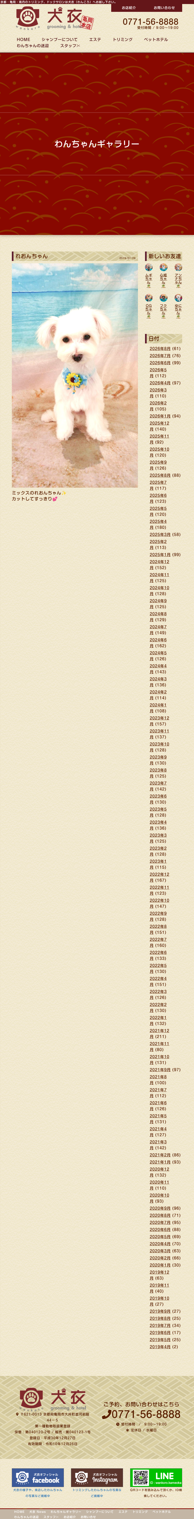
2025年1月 (160, 555)
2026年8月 (160, 349)
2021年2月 (160, 1155)
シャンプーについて (100, 1511)
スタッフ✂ (70, 46)
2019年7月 (160, 1325)
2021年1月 (160, 1162)
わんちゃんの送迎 (33, 46)
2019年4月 (160, 1347)
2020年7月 (160, 1222)
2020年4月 (160, 1244)
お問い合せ (88, 1516)
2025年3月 (160, 534)
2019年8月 (160, 1318)
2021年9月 (160, 1070)
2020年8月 (160, 1215)
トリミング (123, 39)
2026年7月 (160, 356)
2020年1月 (160, 1265)
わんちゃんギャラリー (66, 1511)
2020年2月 (160, 1258)
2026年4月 (160, 383)
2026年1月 (160, 416)
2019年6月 (160, 1333)
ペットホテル (156, 39)
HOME (19, 1511)
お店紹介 (129, 7)
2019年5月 (160, 1340)
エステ (95, 39)
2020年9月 (160, 1208)
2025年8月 (160, 475)
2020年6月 (160, 1229)
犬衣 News (37, 1511)
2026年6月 (160, 363)
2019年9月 (160, 1311)
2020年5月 (160, 1237)
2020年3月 (160, 1251)
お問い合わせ (164, 7)
